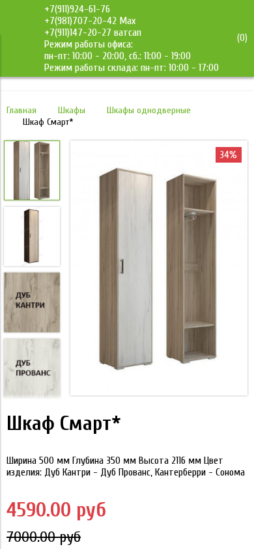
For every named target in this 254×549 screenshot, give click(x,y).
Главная (21, 110)
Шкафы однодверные (149, 110)
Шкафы (71, 110)
